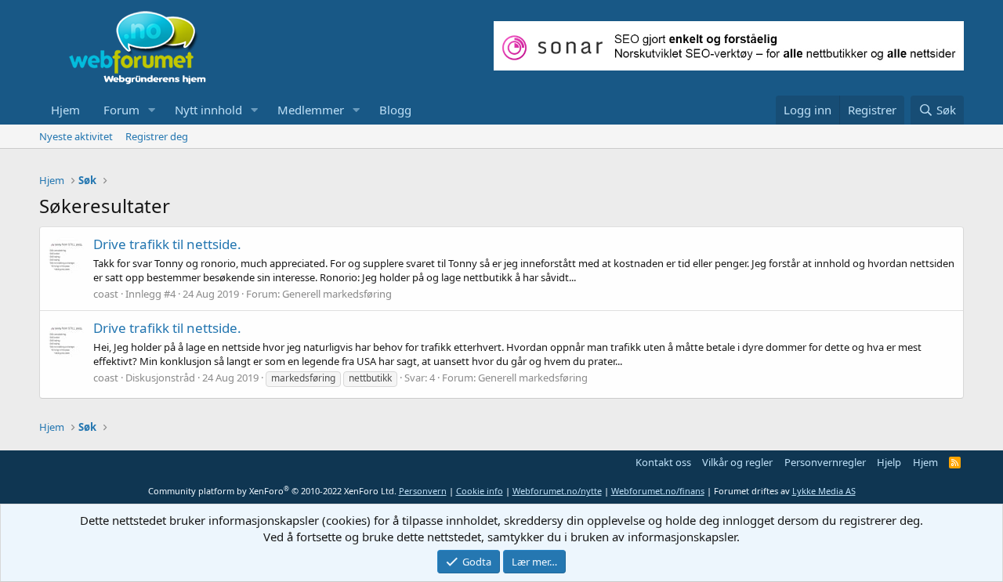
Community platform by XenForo (272, 491)
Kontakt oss (663, 462)
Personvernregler (825, 462)
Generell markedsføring (337, 294)
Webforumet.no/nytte (557, 491)
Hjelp (889, 462)
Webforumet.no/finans (657, 491)
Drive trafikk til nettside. (167, 244)
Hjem (65, 109)
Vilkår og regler (737, 462)
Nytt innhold (208, 109)
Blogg (395, 109)
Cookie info (479, 491)
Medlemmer (310, 109)
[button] (152, 110)
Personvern (423, 491)
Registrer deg (156, 136)
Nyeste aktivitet (76, 136)
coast (105, 294)
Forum (121, 109)
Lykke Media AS (824, 491)
